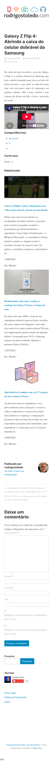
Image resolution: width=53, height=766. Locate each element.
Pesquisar (9, 656)
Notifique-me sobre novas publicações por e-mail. (25, 632)
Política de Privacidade (15, 697)
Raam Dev (37, 748)
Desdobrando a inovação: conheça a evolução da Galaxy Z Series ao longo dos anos (25, 305)
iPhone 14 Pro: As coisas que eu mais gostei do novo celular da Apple (25, 498)
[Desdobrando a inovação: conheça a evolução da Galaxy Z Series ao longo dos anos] (26, 294)
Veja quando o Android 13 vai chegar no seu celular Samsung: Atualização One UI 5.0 (25, 490)
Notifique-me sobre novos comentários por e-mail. (25, 617)
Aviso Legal (10, 693)
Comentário (11, 533)
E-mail (8, 588)
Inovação (30, 58)
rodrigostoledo (13, 58)
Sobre (7, 702)
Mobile (38, 58)
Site (6, 599)
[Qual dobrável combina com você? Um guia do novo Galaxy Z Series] (26, 385)
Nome (8, 576)
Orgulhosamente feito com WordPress (23, 745)
